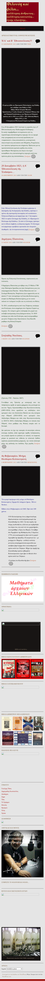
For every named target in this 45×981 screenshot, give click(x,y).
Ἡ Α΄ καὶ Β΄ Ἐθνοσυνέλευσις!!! (17, 40)
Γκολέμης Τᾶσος (7, 788)
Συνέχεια (29, 156)
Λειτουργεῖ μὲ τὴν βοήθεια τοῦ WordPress (14, 974)
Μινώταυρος (32, 462)
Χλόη (30, 175)
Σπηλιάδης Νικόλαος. (12, 335)
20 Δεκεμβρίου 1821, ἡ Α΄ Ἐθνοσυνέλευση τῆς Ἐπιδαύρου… (14, 168)
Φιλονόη (26, 242)
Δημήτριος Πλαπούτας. (13, 239)
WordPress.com (6, 976)
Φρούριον (4, 808)
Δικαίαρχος (5, 794)
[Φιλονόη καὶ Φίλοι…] (22, 23)
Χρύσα (4, 813)
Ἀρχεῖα (4, 969)
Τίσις (29, 44)
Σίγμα (3, 797)
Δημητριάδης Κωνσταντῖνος (10, 791)
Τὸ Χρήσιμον (5, 802)
